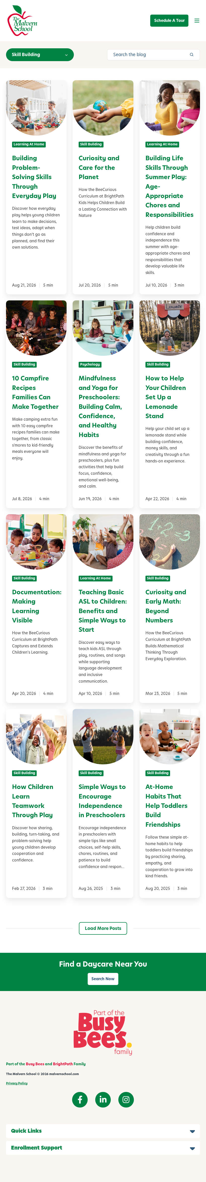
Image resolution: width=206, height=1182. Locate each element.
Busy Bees (35, 1064)
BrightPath (63, 1064)
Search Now (103, 978)
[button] (197, 20)
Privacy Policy (16, 1083)
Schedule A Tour (169, 20)
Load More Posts (103, 928)
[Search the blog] (191, 54)
